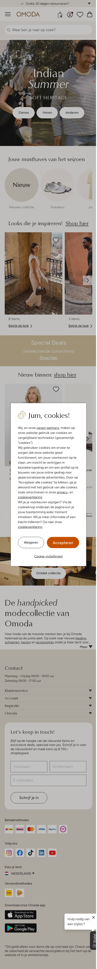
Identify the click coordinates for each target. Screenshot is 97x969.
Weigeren (31, 542)
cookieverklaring (30, 497)
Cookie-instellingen (48, 556)
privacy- (63, 492)
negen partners (47, 427)
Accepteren (63, 542)
